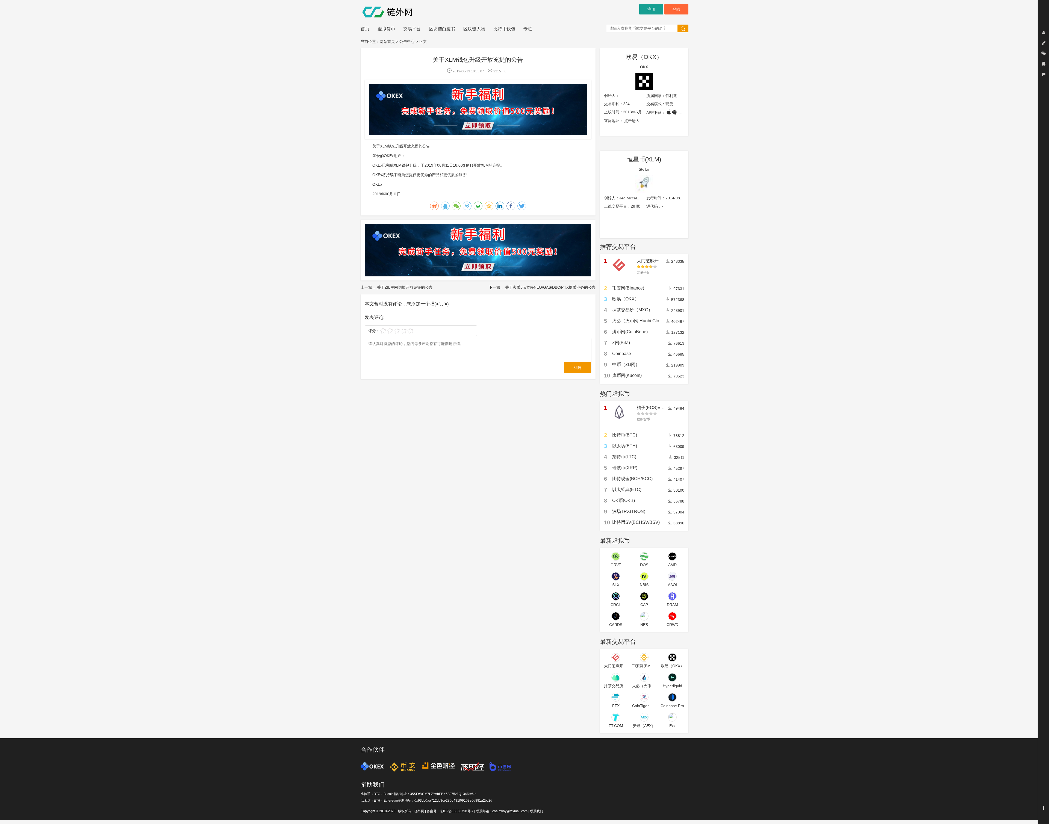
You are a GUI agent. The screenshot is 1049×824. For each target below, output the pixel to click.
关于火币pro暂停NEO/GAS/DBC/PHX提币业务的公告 (550, 287)
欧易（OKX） (644, 57)
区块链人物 (474, 28)
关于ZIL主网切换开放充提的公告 (404, 287)
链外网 (419, 811)
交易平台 (412, 28)
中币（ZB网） (626, 364)
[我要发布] (1043, 43)
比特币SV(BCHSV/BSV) (636, 522)
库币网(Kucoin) (627, 375)
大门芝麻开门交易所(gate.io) (664, 260)
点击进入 (632, 121)
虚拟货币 (386, 28)
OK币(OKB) (623, 500)
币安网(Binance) (628, 288)
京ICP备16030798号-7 (456, 811)
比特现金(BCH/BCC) (632, 478)
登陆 (676, 9)
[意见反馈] (1043, 74)
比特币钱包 (504, 28)
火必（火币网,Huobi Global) (639, 320)
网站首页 (387, 41)
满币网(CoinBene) (630, 331)
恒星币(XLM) (644, 159)
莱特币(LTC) (624, 456)
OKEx (389, 155)
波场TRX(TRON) (628, 511)
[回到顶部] (1043, 808)
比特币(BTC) (624, 435)
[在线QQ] (1043, 63)
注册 (651, 9)
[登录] (1043, 32)
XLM (485, 165)
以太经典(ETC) (626, 489)
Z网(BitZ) (621, 342)
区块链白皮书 (442, 28)
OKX (644, 67)
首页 (365, 28)
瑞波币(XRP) (624, 467)
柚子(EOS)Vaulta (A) (657, 407)
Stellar (644, 169)
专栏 (527, 28)
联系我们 (536, 811)
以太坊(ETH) (624, 446)
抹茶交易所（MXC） (632, 310)
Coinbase (621, 353)
